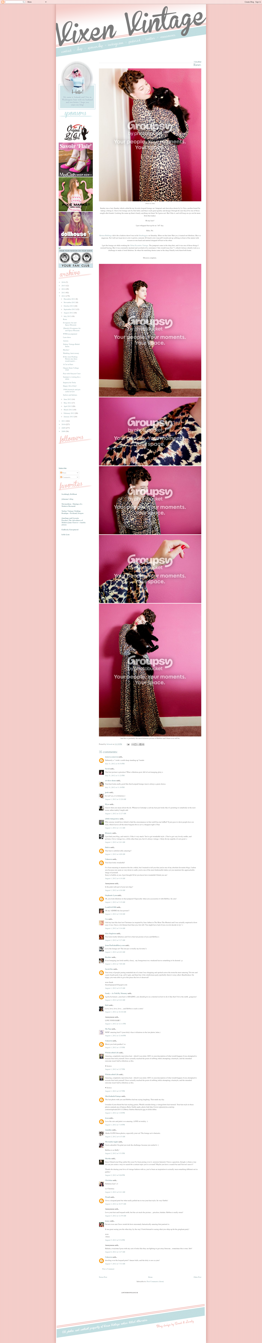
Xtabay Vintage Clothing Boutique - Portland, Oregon (72, 512)
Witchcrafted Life (112, 1052)
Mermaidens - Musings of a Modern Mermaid (72, 505)
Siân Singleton (110, 933)
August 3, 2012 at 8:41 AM (115, 1192)
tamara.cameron (111, 756)
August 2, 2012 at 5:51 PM (115, 1153)
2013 (64, 292)
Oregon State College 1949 (71, 369)
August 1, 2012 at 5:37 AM (115, 940)
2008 (64, 431)
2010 (64, 424)
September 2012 (70, 309)
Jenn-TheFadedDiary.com (115, 945)
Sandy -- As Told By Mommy (116, 993)
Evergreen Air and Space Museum (69, 323)
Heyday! (66, 350)
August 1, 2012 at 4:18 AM (115, 878)
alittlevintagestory (112, 818)
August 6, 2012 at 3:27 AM (115, 1252)
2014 (64, 289)
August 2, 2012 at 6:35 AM (115, 1136)
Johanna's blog (67, 499)
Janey (107, 1221)
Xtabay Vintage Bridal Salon (71, 345)
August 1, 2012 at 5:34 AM (115, 928)
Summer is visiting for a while (71, 378)
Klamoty (108, 833)
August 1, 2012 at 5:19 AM (115, 902)
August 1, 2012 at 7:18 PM (115, 1124)
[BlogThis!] (135, 744)
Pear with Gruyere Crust (72, 373)
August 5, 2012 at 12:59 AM (115, 1215)
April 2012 (68, 406)
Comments (66, 477)
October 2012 (69, 306)
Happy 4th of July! (70, 386)
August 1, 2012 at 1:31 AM (115, 828)
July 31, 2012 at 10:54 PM (115, 763)
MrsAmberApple (111, 1141)
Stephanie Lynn (111, 895)
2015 (64, 285)
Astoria (65, 341)
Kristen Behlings (105, 235)
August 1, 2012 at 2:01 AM (115, 842)
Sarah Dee (109, 969)
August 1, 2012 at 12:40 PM (115, 1035)
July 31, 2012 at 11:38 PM (115, 787)
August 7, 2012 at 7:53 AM (115, 1263)
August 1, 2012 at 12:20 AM (115, 799)
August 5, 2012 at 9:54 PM (115, 1240)
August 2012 (69, 312)
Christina (108, 1180)
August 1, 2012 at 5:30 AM (115, 914)
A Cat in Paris (68, 364)
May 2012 (68, 403)
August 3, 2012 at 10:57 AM (115, 1204)
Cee (106, 919)
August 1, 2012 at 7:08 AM (115, 964)
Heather (108, 957)
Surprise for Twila (69, 382)
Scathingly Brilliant (69, 494)
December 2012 (70, 299)
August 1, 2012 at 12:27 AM (115, 813)
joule (107, 792)
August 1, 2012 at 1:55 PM (115, 1047)
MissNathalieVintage (113, 1096)
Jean (107, 1118)
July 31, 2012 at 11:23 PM (115, 775)
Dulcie (107, 847)
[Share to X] (138, 744)
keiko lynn (65, 534)
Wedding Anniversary (71, 353)
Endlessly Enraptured (70, 529)
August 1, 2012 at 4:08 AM (115, 854)
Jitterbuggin (143, 235)
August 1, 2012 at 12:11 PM (115, 1023)
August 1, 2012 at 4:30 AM (115, 890)
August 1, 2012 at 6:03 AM (115, 952)
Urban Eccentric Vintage (139, 245)
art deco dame (110, 780)
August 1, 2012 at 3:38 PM (115, 1113)
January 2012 (69, 416)
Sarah (107, 768)
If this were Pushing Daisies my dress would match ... (70, 358)
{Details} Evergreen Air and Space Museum (72, 329)
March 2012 (68, 409)
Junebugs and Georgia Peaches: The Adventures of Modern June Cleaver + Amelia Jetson (74, 521)
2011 (64, 421)
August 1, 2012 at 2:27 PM (115, 1069)
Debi (107, 1005)
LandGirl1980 (110, 907)
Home (150, 1277)
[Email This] (132, 744)
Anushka (108, 1129)
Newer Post (103, 1277)
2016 (64, 282)
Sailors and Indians (70, 395)
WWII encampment (70, 334)
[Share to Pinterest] (143, 744)
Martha (108, 1158)
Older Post (197, 1277)
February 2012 (69, 413)
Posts (64, 472)
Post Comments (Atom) (155, 1281)
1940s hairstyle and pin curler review (71, 390)
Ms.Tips (108, 1028)
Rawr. (65, 319)
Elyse (107, 804)
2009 (64, 428)
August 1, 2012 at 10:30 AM (115, 1012)
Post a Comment (108, 1269)
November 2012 (70, 302)
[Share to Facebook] (140, 744)
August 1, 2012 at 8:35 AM (115, 988)
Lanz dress (67, 337)
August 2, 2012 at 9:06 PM (115, 1175)
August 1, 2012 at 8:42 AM (115, 1000)
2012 (64, 296)
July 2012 (68, 316)
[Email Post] (128, 744)
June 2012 (68, 399)
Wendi (107, 1197)
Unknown (108, 859)
